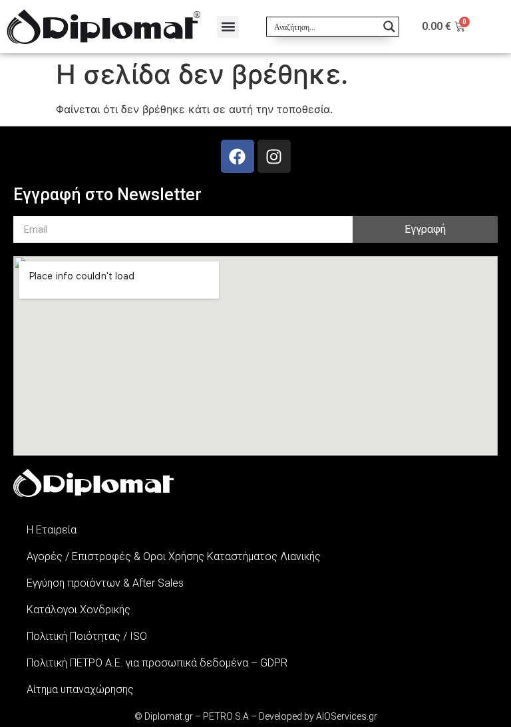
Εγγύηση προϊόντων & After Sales (105, 583)
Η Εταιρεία (52, 529)
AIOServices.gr (346, 716)
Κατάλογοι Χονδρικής (78, 609)
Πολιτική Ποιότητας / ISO (87, 636)
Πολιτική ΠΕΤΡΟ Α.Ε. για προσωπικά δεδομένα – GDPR (157, 662)
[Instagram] (274, 156)
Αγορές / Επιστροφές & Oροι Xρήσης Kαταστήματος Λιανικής (174, 556)
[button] (228, 27)
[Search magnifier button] (389, 26)
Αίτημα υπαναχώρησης (80, 689)
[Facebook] (237, 156)
